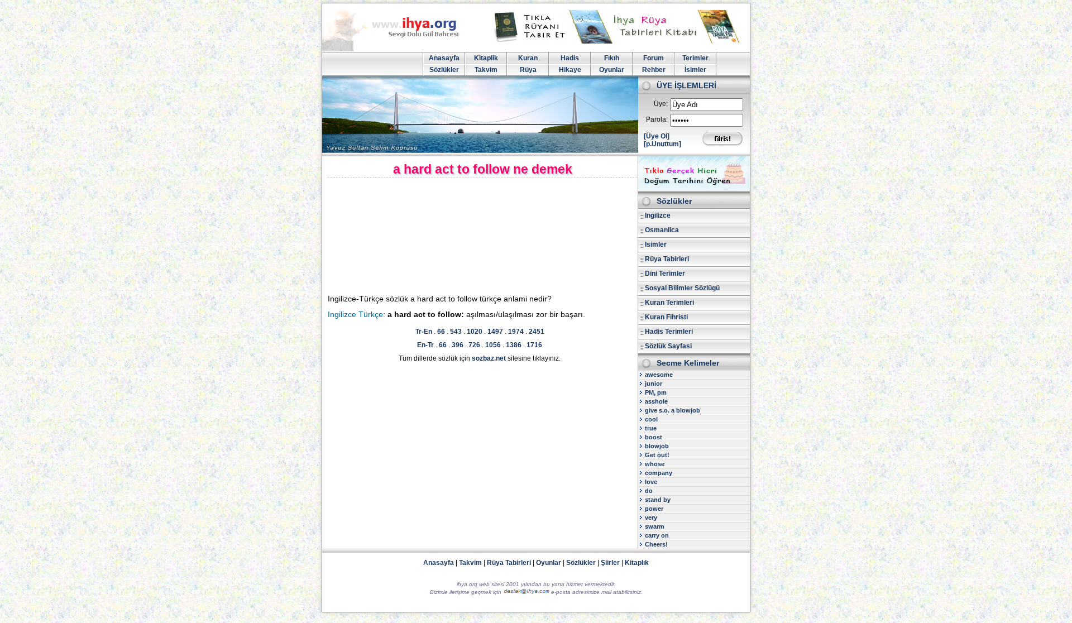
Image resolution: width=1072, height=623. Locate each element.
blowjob (657, 446)
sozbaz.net (489, 358)
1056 (493, 345)
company (658, 472)
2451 (536, 332)
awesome (659, 374)
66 (441, 332)
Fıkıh (611, 58)
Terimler (695, 58)
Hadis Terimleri (669, 332)
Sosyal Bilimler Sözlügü (682, 288)
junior (653, 383)
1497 (495, 332)
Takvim (486, 70)
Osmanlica (662, 230)
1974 (516, 332)
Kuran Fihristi (666, 317)
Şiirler (610, 563)
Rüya (528, 70)
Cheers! (656, 544)
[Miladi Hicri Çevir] (694, 187)
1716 (534, 345)
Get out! (657, 455)
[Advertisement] (423, 236)
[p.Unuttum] (662, 144)
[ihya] (401, 49)
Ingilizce (658, 215)
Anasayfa (444, 58)
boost (653, 437)
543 (456, 332)
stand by (658, 499)
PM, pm (656, 392)
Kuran (528, 58)
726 (474, 345)
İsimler (695, 70)
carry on (657, 535)
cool (651, 419)
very (651, 517)
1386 (513, 345)
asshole (656, 401)
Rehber (654, 70)
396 (457, 345)
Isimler (656, 244)
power (654, 508)
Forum (653, 58)
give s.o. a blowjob (672, 410)
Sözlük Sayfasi (668, 346)
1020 (474, 332)
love (651, 481)
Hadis (570, 58)
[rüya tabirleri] (619, 41)
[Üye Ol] (656, 136)
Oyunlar (611, 70)
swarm (654, 526)
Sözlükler (444, 70)
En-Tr (425, 345)
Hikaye (570, 70)
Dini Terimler (665, 273)
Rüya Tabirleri (667, 259)
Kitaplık (637, 563)
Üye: (661, 104)
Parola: (657, 119)
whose (654, 464)
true (651, 428)
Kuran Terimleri (669, 302)
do (649, 490)
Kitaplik (486, 58)
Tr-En (423, 332)
